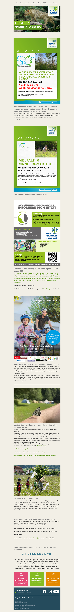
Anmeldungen (47, 289)
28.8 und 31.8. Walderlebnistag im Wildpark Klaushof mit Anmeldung (35, 455)
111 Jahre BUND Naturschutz (26, 499)
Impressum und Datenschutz (23, 592)
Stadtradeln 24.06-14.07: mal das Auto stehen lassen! (36, 364)
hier (56, 3)
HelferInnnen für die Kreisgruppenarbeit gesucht (34, 519)
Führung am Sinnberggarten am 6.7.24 (30, 194)
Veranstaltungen (42, 445)
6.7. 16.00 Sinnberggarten (21, 449)
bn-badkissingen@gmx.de (34, 538)
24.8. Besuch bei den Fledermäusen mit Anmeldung (29, 452)
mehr (28, 510)
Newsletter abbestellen (22, 590)
